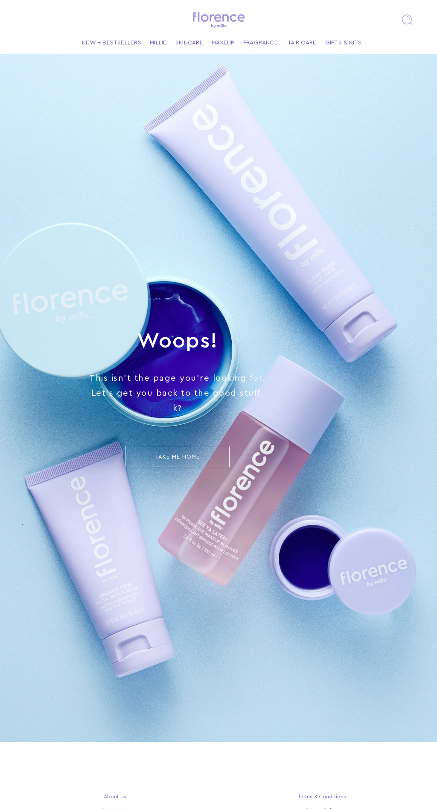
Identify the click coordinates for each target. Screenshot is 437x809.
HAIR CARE (301, 43)
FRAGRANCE (260, 43)
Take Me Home (177, 456)
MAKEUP (223, 43)
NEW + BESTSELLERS (111, 43)
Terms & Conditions (322, 796)
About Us (115, 796)
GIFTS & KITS (343, 43)
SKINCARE (189, 43)
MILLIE (158, 43)
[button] (407, 20)
